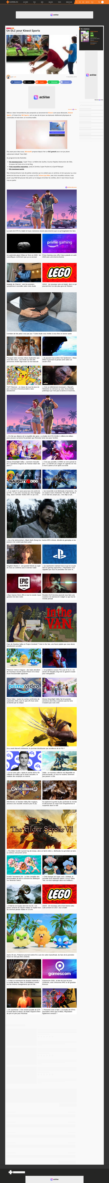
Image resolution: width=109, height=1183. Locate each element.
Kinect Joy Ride (44, 175)
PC (76, 2)
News (12, 28)
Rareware (92, 44)
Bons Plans (69, 2)
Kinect (50, 113)
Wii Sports (25, 115)
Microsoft (28, 152)
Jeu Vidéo (25, 2)
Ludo (14, 77)
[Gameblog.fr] (12, 2)
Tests (59, 2)
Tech (34, 2)
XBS (83, 2)
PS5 (80, 2)
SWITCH (87, 2)
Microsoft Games (94, 41)
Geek (42, 2)
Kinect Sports (94, 31)
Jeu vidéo (9, 28)
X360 (92, 33)
